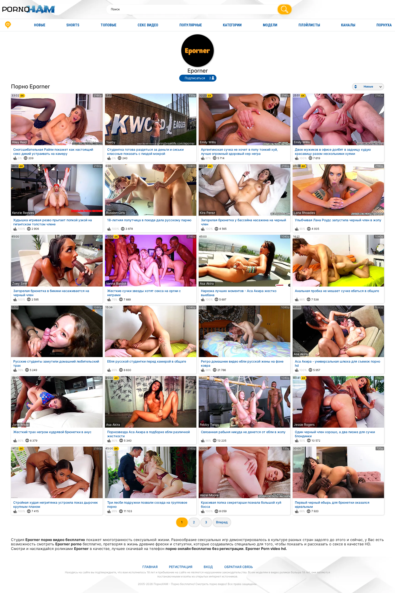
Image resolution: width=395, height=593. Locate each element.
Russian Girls (115, 213)
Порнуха (384, 25)
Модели (270, 25)
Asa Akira (207, 283)
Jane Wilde (20, 424)
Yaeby (110, 142)
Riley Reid (19, 142)
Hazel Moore (209, 495)
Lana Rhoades (304, 213)
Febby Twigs (209, 424)
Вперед (222, 522)
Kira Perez (207, 213)
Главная (8, 25)
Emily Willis (208, 142)
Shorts (72, 25)
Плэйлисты (309, 25)
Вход (208, 567)
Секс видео (148, 25)
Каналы (348, 25)
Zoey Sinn (19, 283)
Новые (39, 25)
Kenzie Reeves (23, 213)
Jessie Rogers (304, 424)
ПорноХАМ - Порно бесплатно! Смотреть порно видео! (190, 584)
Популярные (190, 25)
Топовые (108, 25)
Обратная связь (238, 567)
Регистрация (180, 567)
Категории (232, 25)
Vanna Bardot (116, 283)
